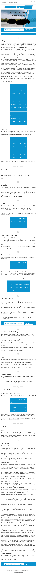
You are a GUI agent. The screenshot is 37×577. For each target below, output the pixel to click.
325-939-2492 (34, 3)
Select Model (13, 7)
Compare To (20, 7)
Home (6, 7)
